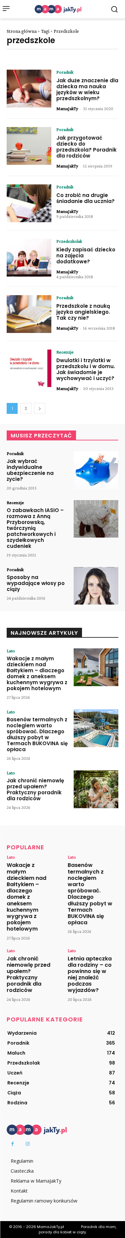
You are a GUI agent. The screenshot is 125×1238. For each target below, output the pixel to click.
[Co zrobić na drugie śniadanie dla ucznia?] (29, 203)
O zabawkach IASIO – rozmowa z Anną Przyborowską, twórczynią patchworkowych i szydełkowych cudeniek (35, 528)
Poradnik (64, 72)
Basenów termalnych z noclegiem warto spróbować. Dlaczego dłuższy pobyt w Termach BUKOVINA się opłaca (37, 734)
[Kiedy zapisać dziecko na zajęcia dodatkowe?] (29, 258)
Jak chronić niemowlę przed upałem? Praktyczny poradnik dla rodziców (35, 789)
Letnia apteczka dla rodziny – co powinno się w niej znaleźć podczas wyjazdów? (90, 974)
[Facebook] (12, 1144)
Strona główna (22, 31)
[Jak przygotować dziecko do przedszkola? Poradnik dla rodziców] (29, 146)
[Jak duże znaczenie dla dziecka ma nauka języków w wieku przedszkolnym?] (29, 88)
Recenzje (65, 352)
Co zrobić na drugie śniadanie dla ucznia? (85, 198)
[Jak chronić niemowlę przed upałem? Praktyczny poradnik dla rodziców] (96, 789)
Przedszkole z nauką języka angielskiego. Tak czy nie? (83, 311)
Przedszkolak (69, 241)
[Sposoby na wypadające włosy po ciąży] (96, 586)
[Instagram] (27, 1144)
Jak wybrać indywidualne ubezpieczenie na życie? (30, 470)
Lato (11, 650)
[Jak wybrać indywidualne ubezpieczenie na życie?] (96, 470)
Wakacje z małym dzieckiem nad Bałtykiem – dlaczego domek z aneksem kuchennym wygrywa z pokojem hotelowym (37, 673)
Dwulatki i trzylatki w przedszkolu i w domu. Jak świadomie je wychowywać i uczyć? (85, 369)
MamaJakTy (67, 108)
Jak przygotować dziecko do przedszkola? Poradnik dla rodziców (86, 146)
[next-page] (39, 408)
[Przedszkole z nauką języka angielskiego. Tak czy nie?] (29, 314)
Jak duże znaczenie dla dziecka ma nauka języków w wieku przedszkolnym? (87, 89)
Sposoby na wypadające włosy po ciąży (36, 583)
